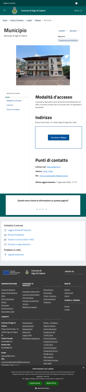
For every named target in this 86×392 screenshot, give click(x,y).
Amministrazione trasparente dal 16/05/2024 (49, 332)
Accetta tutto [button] (35, 383)
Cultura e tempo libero (30, 294)
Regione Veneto (9, 3)
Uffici (3, 296)
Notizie (67, 289)
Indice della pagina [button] (13, 93)
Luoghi (29, 20)
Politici (3, 302)
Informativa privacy (50, 360)
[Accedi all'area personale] (76, 3)
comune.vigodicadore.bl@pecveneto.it (54, 175)
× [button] (83, 368)
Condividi (62, 31)
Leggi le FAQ (27, 335)
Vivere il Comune (17, 20)
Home (5, 20)
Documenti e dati (7, 311)
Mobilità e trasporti (29, 307)
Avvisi (66, 296)
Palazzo (38, 20)
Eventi (66, 306)
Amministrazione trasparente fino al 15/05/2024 (50, 341)
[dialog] (43, 378)
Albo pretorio (48, 357)
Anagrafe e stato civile (30, 291)
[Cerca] (81, 10)
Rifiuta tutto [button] (51, 383)
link (62, 379)
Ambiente (47, 302)
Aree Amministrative (9, 293)
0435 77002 (48, 171)
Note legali (47, 363)
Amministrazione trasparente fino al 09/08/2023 (50, 350)
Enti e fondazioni (7, 299)
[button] (43, 388)
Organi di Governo (8, 289)
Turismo (25, 304)
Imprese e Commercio (30, 301)
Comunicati (68, 293)
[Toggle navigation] (4, 10)
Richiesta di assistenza (31, 338)
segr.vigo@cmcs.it (54, 167)
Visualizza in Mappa (58, 137)
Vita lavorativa (27, 297)
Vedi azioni (73, 31)
